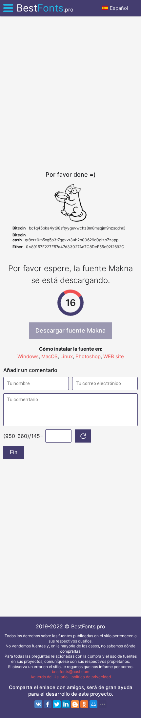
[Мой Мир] (93, 704)
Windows (28, 356)
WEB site (113, 356)
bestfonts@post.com (70, 671)
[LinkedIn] (66, 704)
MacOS (49, 356)
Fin (13, 452)
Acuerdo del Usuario (49, 676)
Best (44, 8)
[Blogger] (75, 704)
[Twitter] (57, 704)
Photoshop (88, 356)
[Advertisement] (70, 93)
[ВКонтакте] (38, 704)
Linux (66, 356)
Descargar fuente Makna (70, 330)
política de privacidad (91, 676)
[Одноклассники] (84, 704)
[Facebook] (47, 704)
